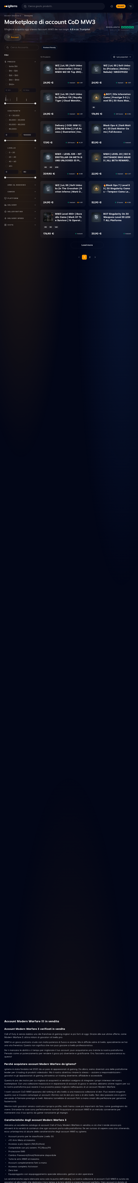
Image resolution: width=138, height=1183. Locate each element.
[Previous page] (79, 257)
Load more (87, 245)
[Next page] (95, 257)
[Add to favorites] (50, 66)
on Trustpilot (80, 29)
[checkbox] (45, 72)
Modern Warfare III (12, 16)
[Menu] (130, 6)
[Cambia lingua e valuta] (111, 6)
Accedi (121, 6)
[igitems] (10, 6)
